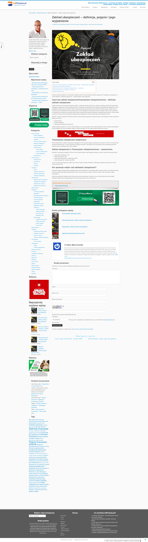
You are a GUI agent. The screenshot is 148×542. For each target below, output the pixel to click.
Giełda (35, 245)
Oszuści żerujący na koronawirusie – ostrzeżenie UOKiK (68, 338)
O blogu (94, 7)
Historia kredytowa (40, 209)
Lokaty (35, 169)
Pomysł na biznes (38, 235)
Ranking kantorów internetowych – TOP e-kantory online (38, 411)
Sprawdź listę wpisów (34, 76)
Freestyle (34, 273)
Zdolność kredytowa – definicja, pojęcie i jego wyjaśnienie (103, 338)
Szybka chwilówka (40, 481)
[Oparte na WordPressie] (73, 539)
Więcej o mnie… (33, 51)
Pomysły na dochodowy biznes (36, 445)
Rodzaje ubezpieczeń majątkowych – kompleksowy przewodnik (38, 399)
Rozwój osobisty (35, 265)
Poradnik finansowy (38, 197)
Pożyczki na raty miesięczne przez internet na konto (37, 472)
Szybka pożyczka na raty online (39, 485)
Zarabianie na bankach (39, 233)
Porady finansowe (43, 459)
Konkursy (34, 255)
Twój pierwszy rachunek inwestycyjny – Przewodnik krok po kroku (39, 88)
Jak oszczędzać (37, 241)
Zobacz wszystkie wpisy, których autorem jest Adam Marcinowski (78, 258)
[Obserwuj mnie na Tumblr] (53, 3)
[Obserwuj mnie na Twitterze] (49, 3)
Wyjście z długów (33, 491)
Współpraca (104, 7)
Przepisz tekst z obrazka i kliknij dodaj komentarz (64, 314)
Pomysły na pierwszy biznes (36, 448)
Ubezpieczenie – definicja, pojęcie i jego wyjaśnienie (74, 226)
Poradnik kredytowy (34, 452)
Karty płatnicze (37, 155)
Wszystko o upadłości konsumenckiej (38, 489)
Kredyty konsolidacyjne (39, 143)
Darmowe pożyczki (40, 427)
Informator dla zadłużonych (38, 433)
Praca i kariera (35, 261)
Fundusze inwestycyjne (39, 171)
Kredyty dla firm (37, 159)
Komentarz (55, 268)
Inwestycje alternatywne (39, 247)
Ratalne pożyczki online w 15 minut (38, 474)
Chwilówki (36, 139)
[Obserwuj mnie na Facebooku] (45, 3)
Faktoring (36, 165)
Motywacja (34, 259)
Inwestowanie (35, 243)
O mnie (62, 519)
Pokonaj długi (37, 217)
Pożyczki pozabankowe (39, 137)
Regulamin (63, 527)
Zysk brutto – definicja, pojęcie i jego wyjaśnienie (42, 310)
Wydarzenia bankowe (38, 205)
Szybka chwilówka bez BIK (34, 482)
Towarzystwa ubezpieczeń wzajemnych (62, 86)
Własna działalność (36, 269)
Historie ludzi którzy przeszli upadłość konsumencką (40, 223)
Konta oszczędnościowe (41, 151)
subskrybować (109, 320)
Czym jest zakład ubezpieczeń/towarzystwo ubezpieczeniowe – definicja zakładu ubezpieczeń (74, 84)
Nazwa (53, 286)
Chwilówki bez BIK (40, 423)
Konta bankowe (37, 147)
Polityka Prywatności (65, 528)
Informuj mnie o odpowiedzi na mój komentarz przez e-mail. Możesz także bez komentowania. (83, 321)
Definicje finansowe (38, 428)
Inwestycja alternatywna (39, 175)
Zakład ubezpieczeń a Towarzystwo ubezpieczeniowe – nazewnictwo (69, 88)
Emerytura (34, 251)
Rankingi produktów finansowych (41, 195)
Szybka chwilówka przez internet (37, 483)
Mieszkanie (34, 257)
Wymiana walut (35, 187)
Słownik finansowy (41, 13)
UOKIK (45, 486)
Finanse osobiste (35, 133)
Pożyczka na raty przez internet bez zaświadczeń (38, 461)
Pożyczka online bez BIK (44, 462)
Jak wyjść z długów (34, 438)
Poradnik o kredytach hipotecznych (41, 453)
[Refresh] (63, 306)
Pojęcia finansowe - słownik (38, 443)
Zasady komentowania (65, 530)
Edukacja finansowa (36, 249)
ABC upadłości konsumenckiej (36, 419)
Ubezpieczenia (35, 177)
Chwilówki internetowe (36, 425)
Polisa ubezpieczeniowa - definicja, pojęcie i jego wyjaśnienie (77, 220)
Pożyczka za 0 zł (33, 464)
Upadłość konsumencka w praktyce (37, 488)
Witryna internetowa (57, 299)
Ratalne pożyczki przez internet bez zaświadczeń (39, 477)
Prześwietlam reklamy (39, 203)
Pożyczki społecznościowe (40, 141)
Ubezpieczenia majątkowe (40, 181)
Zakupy (33, 271)
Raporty (33, 263)
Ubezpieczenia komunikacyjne (40, 179)
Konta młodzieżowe (40, 153)
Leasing (35, 163)
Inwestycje (34, 167)
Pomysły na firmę (44, 446)
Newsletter (114, 7)
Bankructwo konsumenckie (35, 421)
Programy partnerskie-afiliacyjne (41, 237)
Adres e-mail (55, 293)
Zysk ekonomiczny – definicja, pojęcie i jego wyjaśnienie (43, 319)
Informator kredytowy (42, 436)
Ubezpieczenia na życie (39, 183)
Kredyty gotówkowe (38, 135)
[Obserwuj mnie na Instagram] (47, 3)
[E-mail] (43, 3)
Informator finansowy (75, 24)
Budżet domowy (35, 227)
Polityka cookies (124, 7)
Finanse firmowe (35, 157)
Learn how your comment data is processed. (82, 329)
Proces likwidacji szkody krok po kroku (71, 213)
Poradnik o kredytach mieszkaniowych (36, 455)
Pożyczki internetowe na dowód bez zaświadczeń (39, 469)
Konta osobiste (39, 149)
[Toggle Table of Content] (92, 82)
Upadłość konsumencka (41, 219)
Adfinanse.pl (65, 539)
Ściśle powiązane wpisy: (59, 91)
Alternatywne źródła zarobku (40, 231)
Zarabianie (34, 229)
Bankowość (34, 189)
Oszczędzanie (35, 239)
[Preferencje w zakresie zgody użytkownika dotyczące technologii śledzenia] (145, 539)
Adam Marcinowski (98, 24)
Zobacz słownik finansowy (61, 185)
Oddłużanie (36, 207)
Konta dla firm (37, 161)
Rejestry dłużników (40, 211)
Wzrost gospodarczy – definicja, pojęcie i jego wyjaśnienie (43, 339)
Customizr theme (84, 539)
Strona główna (85, 7)
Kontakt (135, 7)
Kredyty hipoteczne (38, 145)
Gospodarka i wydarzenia (37, 253)
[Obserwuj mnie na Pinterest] (51, 3)
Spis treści (143, 7)
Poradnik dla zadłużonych (37, 450)
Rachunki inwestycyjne (39, 173)
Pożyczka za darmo (43, 464)
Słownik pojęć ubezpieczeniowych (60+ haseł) (73, 233)
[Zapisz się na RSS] (40, 3)
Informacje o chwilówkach (34, 430)
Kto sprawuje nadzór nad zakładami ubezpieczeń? (65, 89)
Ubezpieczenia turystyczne (40, 185)
